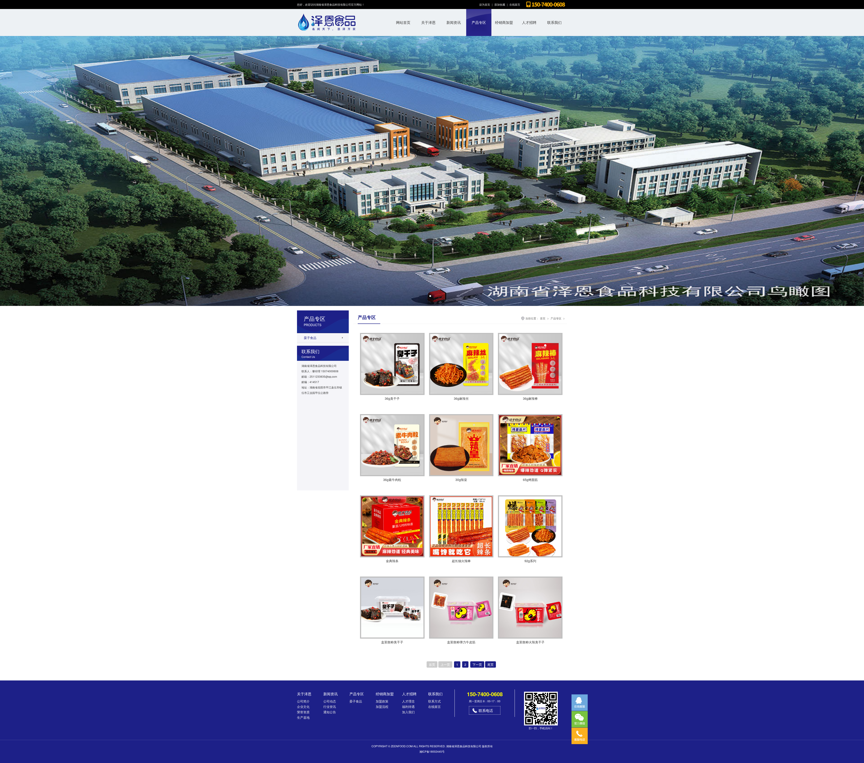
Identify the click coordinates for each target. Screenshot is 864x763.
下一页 (477, 664)
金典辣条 (392, 561)
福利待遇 (408, 706)
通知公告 (329, 712)
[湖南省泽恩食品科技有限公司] (327, 35)
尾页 (490, 664)
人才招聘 (529, 22)
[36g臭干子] (392, 394)
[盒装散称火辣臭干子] (530, 637)
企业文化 (303, 706)
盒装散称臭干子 (392, 642)
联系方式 (434, 701)
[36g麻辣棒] (530, 394)
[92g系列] (530, 556)
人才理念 (408, 701)
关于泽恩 (428, 22)
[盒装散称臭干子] (392, 637)
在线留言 (514, 4)
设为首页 (484, 4)
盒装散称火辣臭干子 (530, 642)
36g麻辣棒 (530, 398)
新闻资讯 (453, 22)
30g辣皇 (461, 479)
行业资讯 (329, 706)
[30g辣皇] (461, 475)
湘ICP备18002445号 (432, 751)
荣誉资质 (303, 712)
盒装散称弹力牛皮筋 (461, 642)
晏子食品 (310, 337)
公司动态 (329, 701)
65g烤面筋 (530, 479)
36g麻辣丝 (461, 398)
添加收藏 (499, 4)
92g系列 (530, 561)
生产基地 (303, 717)
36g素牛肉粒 (392, 479)
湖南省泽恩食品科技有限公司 (463, 746)
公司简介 (303, 701)
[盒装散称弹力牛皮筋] (461, 637)
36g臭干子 (392, 398)
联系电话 (486, 710)
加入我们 (408, 712)
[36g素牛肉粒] (392, 475)
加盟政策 (382, 701)
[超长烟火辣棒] (461, 556)
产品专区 (479, 22)
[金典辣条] (392, 556)
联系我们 (554, 22)
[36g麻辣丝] (461, 394)
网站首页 (403, 22)
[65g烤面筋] (530, 475)
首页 (542, 318)
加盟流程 (382, 706)
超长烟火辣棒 (461, 561)
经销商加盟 (504, 22)
